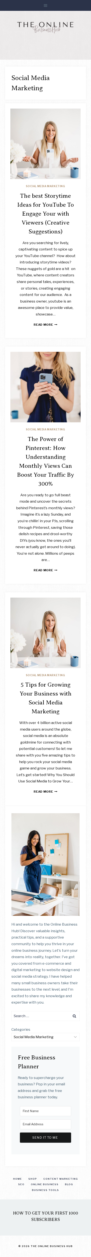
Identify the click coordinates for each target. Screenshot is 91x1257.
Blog (69, 1184)
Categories (20, 1029)
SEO (21, 1184)
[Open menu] (46, 5)
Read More (45, 324)
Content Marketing (60, 1178)
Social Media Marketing (45, 186)
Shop (32, 1178)
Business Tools (45, 1190)
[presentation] (45, 144)
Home (17, 1178)
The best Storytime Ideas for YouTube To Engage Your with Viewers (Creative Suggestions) (45, 213)
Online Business (45, 1184)
